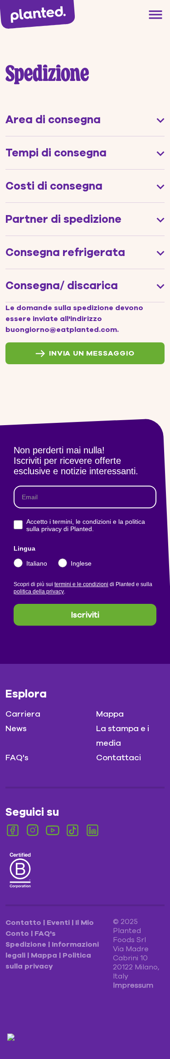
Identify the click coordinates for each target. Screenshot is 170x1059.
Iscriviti (85, 614)
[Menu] (155, 14)
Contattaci (118, 757)
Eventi (59, 923)
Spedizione (26, 944)
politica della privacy (39, 591)
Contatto (24, 923)
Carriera (22, 713)
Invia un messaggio (91, 353)
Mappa (110, 713)
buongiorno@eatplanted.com (61, 330)
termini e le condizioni (81, 584)
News (16, 728)
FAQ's (17, 757)
